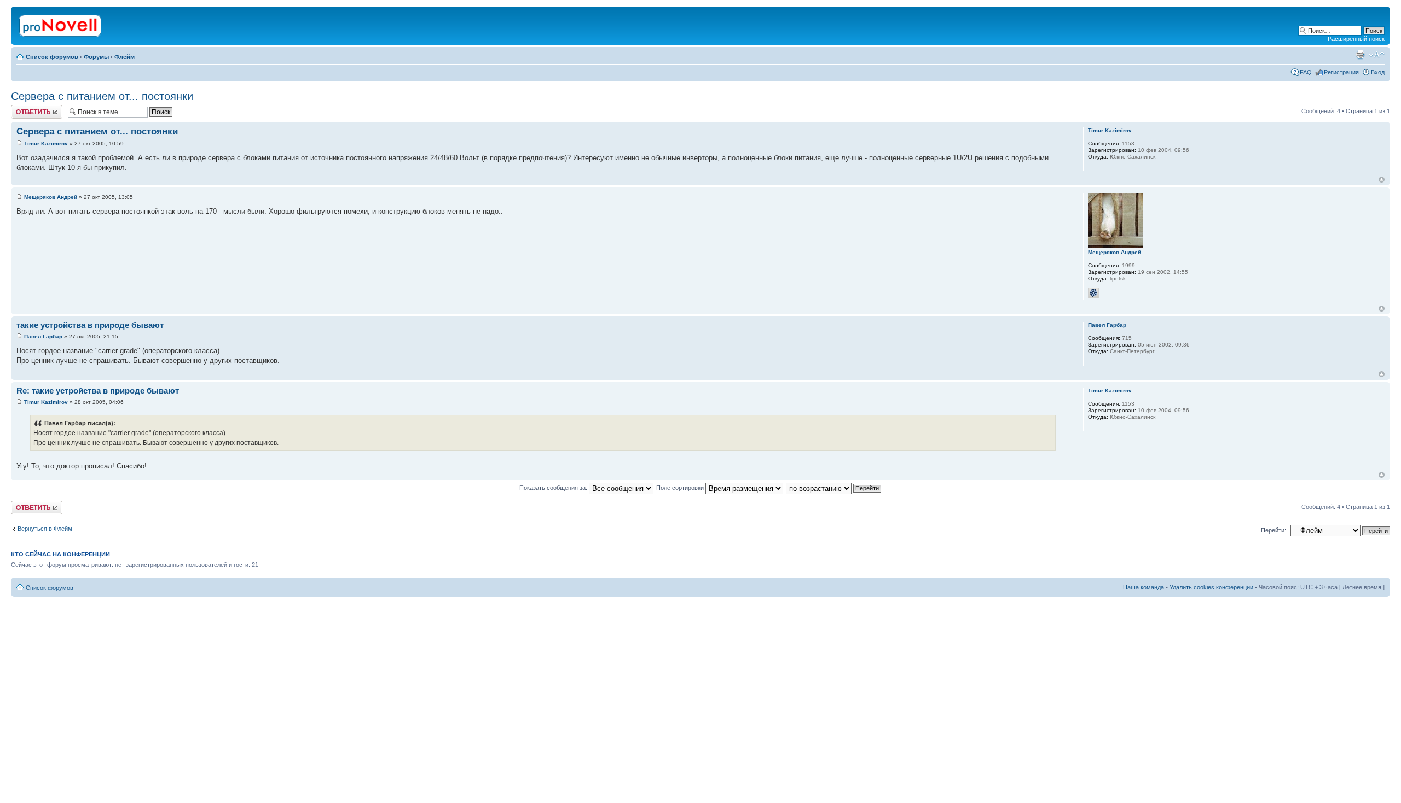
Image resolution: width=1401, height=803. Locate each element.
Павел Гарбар (43, 336)
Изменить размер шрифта (1377, 55)
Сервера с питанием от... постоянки (102, 96)
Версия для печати (1360, 55)
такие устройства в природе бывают (90, 325)
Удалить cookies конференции (1211, 587)
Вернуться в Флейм (45, 528)
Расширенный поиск (1356, 39)
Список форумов (52, 57)
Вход (1378, 72)
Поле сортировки (680, 487)
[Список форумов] (61, 23)
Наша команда (1143, 587)
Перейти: (1273, 530)
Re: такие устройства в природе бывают (97, 390)
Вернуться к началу (1382, 180)
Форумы (96, 57)
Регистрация (1341, 72)
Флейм (124, 57)
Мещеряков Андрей (50, 197)
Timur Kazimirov (46, 143)
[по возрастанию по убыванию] (834, 487)
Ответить (24, 108)
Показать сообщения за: (554, 487)
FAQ (1306, 72)
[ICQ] (1093, 293)
